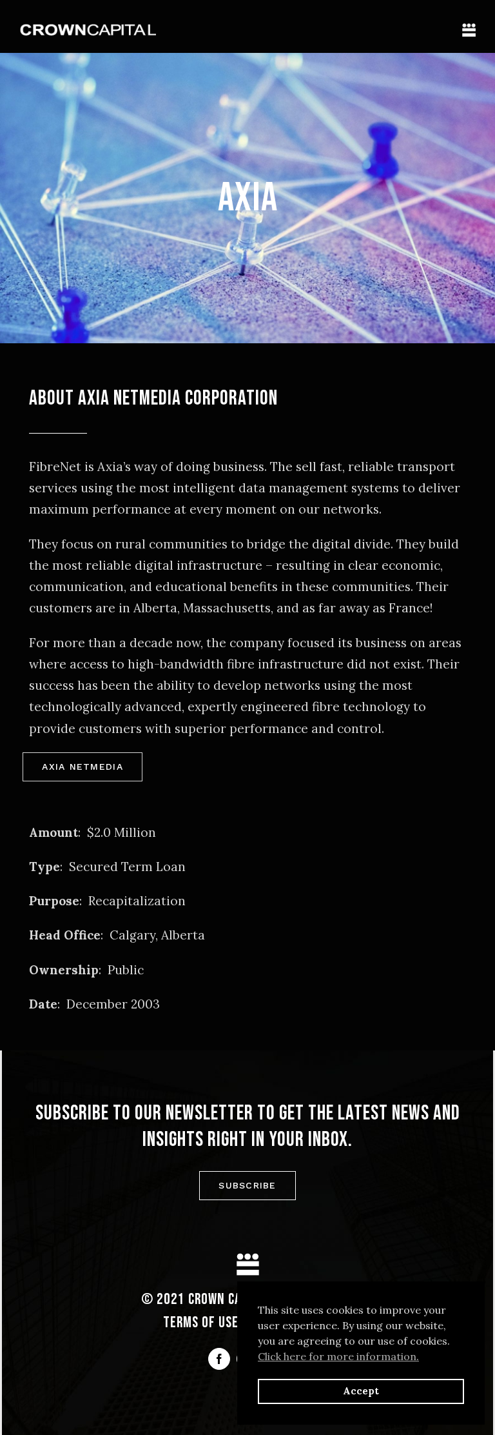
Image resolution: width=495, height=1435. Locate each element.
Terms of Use (200, 1323)
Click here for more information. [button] (338, 1356)
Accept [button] (361, 1391)
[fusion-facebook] (219, 1359)
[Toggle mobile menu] (469, 30)
